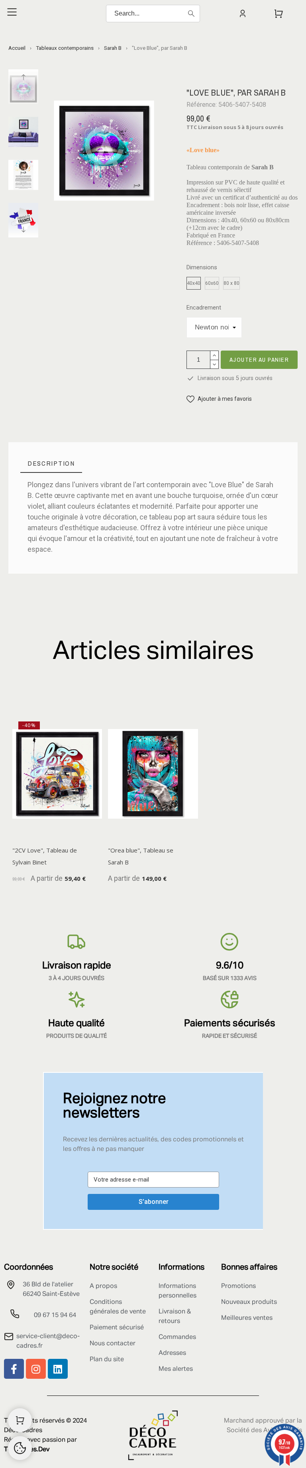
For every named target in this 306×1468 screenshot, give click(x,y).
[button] (219, 399)
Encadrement (203, 308)
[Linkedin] (58, 1369)
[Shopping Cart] (20, 1420)
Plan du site (107, 1359)
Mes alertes (176, 1369)
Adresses (172, 1353)
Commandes (177, 1337)
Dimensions (201, 267)
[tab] (51, 463)
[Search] (191, 13)
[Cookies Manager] (20, 1448)
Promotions (238, 1286)
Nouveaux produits (249, 1302)
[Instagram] (36, 1369)
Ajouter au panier (259, 359)
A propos (103, 1286)
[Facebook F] (14, 1369)
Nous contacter (112, 1344)
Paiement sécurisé (117, 1328)
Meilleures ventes (247, 1318)
